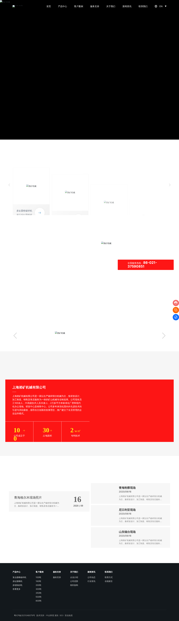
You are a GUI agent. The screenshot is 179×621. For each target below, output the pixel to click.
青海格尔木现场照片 (28, 497)
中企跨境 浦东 (52, 615)
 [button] (9, 185)
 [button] (170, 185)
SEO (61, 615)
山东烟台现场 (127, 531)
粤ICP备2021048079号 (24, 615)
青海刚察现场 (127, 487)
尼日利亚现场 (127, 509)
